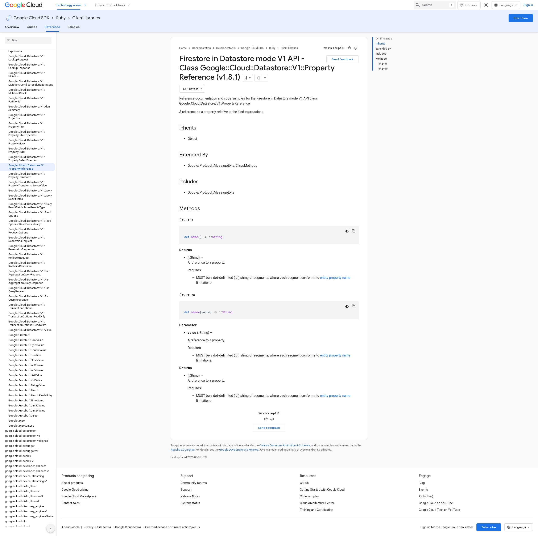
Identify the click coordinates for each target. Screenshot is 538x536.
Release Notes (190, 496)
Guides (32, 27)
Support (186, 489)
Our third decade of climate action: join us (172, 527)
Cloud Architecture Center (317, 503)
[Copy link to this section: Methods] (205, 208)
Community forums (194, 483)
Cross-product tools (110, 5)
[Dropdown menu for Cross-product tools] (130, 5)
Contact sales (71, 503)
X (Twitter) (426, 496)
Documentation (201, 48)
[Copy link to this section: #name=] (199, 295)
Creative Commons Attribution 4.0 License (284, 445)
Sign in (528, 5)
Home (183, 48)
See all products (72, 483)
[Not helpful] (355, 48)
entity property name (335, 278)
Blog (422, 483)
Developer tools (226, 48)
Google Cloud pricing (75, 489)
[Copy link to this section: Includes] (203, 182)
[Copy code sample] (353, 231)
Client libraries (86, 18)
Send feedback (342, 59)
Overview (12, 27)
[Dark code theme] (347, 231)
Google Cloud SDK (31, 18)
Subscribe (488, 527)
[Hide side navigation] (50, 528)
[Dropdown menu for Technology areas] (86, 5)
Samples (74, 27)
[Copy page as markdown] (258, 77)
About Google (71, 527)
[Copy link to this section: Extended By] (212, 155)
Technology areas (68, 5)
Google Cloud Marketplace (79, 496)
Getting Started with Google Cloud (322, 489)
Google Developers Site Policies (238, 449)
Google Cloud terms (128, 527)
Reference (52, 27)
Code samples (309, 496)
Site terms (104, 527)
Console (471, 5)
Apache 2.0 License (182, 449)
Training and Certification (316, 509)
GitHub (304, 483)
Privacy (88, 527)
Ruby (61, 18)
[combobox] (435, 5)
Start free (521, 18)
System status (190, 503)
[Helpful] (349, 48)
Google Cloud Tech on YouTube (439, 509)
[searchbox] (28, 40)
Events (423, 489)
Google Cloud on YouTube (436, 503)
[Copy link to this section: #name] (197, 220)
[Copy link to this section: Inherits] (200, 128)
